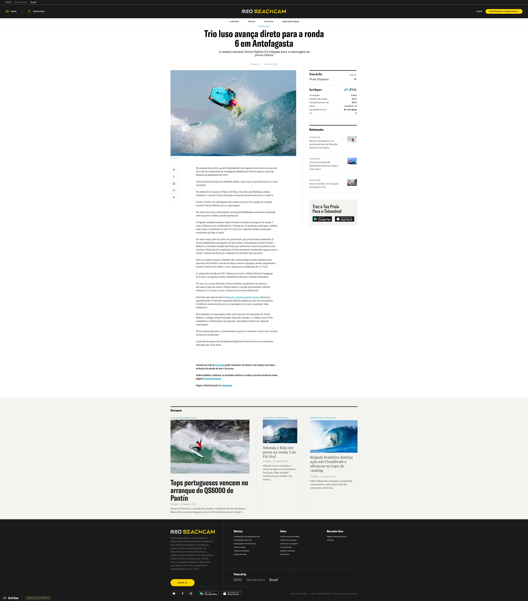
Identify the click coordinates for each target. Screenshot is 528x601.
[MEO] (8, 2)
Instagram (226, 385)
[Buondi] (33, 2)
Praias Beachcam (212, 378)
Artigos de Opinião (241, 551)
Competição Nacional (243, 540)
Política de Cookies (288, 540)
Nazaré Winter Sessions (337, 536)
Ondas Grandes (240, 554)
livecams (219, 365)
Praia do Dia (315, 74)
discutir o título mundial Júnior (243, 297)
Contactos (284, 554)
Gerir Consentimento (299, 594)
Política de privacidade (289, 536)
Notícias (330, 540)
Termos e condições (289, 544)
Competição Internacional (183, 418)
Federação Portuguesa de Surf (247, 536)
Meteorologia (239, 547)
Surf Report (315, 89)
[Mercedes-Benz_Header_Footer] (21, 2)
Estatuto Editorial (287, 551)
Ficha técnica (286, 547)
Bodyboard (314, 137)
